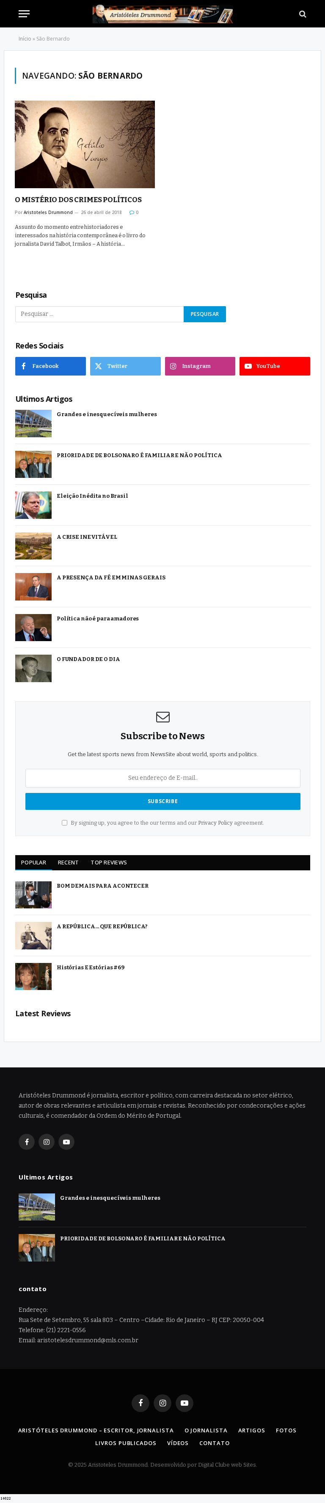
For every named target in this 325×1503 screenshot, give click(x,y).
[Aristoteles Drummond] (162, 13)
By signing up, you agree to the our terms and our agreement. (166, 823)
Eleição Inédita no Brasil (92, 496)
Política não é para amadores (98, 618)
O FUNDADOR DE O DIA (88, 659)
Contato (214, 1443)
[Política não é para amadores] (33, 628)
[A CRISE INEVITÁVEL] (33, 546)
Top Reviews (109, 862)
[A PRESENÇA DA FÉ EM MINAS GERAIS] (33, 587)
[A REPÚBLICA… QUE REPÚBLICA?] (33, 935)
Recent (68, 862)
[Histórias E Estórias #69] (33, 976)
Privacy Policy (215, 823)
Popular (33, 862)
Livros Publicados (125, 1443)
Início (25, 38)
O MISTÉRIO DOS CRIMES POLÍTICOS (78, 199)
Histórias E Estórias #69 (90, 967)
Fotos (286, 1430)
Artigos (251, 1430)
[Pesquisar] (301, 13)
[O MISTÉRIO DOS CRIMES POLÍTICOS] (85, 144)
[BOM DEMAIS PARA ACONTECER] (33, 895)
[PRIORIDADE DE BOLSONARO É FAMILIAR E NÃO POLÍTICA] (33, 464)
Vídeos (178, 1443)
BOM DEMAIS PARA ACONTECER (103, 886)
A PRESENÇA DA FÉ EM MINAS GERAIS (111, 577)
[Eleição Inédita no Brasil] (33, 505)
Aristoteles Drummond (48, 212)
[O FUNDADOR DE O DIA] (33, 668)
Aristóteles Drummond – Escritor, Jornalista (96, 1430)
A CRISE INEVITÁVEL (87, 537)
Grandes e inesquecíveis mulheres (107, 414)
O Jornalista (206, 1430)
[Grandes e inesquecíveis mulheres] (33, 423)
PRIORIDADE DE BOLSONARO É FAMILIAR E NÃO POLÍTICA (139, 455)
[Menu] (24, 13)
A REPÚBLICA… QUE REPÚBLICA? (102, 926)
